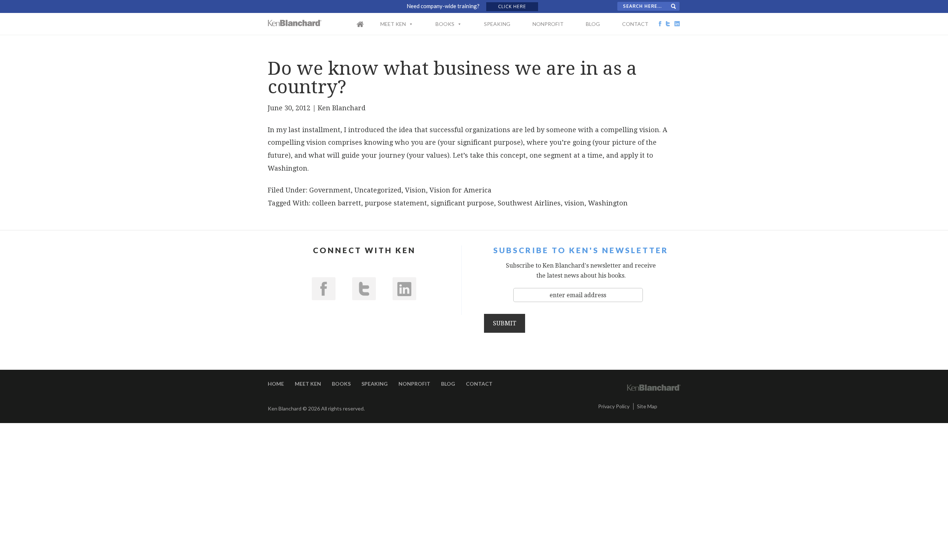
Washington (608, 203)
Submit (504, 323)
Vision (415, 190)
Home (368, 28)
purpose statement (396, 203)
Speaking (497, 24)
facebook (324, 288)
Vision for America (460, 190)
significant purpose (462, 203)
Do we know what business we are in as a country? (452, 77)
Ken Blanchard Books (295, 23)
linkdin (404, 288)
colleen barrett (336, 203)
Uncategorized (377, 190)
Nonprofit (548, 24)
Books (444, 24)
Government (330, 190)
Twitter (364, 288)
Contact (635, 24)
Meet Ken (393, 24)
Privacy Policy (614, 406)
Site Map (647, 406)
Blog (593, 24)
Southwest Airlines (529, 203)
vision (574, 203)
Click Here (512, 6)
